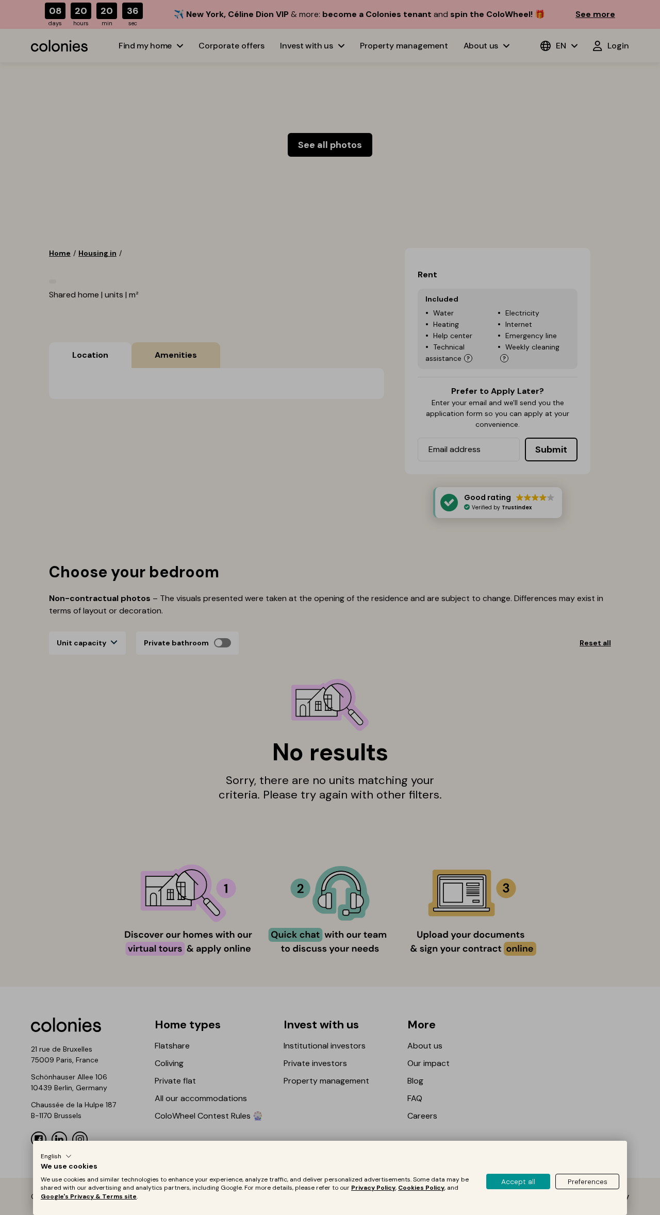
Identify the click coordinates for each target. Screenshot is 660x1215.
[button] (56, 1156)
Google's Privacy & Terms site (89, 1196)
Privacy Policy (373, 1188)
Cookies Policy (421, 1188)
